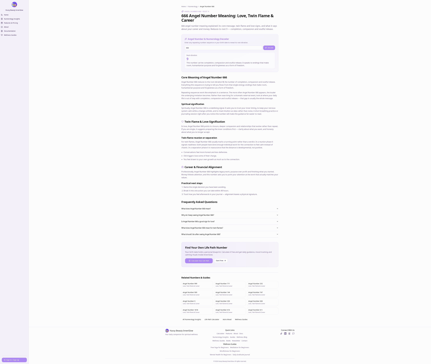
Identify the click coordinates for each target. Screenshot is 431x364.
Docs (241, 333)
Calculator (220, 333)
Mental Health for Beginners (220, 355)
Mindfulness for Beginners (230, 351)
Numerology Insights (221, 337)
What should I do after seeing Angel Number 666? (200, 234)
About (236, 333)
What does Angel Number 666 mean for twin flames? (202, 228)
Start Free (219, 260)
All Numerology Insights (192, 319)
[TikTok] (281, 333)
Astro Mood (227, 319)
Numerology (193, 6)
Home (183, 6)
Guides (232, 337)
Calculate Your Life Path (200, 261)
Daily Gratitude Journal (241, 355)
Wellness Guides (241, 319)
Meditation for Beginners (239, 347)
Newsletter (236, 341)
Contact (244, 341)
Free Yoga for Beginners (220, 347)
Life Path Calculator (212, 319)
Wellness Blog (242, 337)
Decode (270, 48)
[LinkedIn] (285, 333)
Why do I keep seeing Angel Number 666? (197, 215)
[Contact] (293, 333)
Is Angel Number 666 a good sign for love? (197, 221)
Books (228, 341)
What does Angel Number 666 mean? (196, 208)
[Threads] (289, 333)
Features (229, 333)
